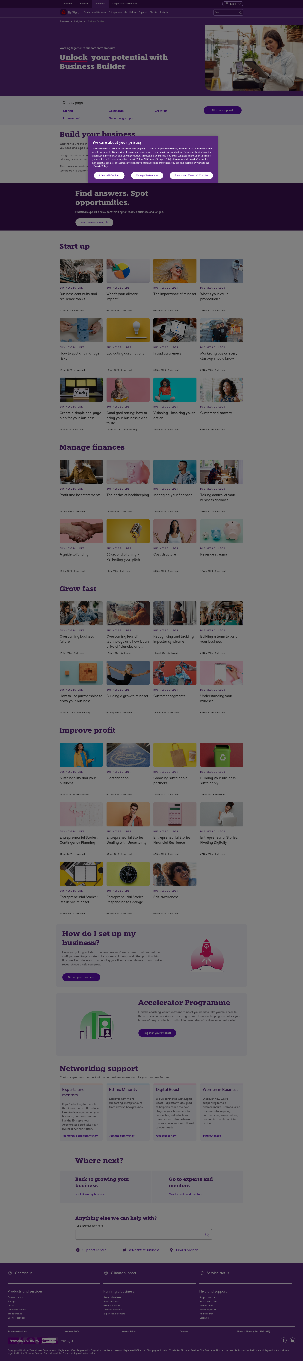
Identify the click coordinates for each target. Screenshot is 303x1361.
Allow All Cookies (109, 175)
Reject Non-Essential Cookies (191, 175)
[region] (153, 159)
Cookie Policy (101, 166)
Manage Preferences (147, 175)
